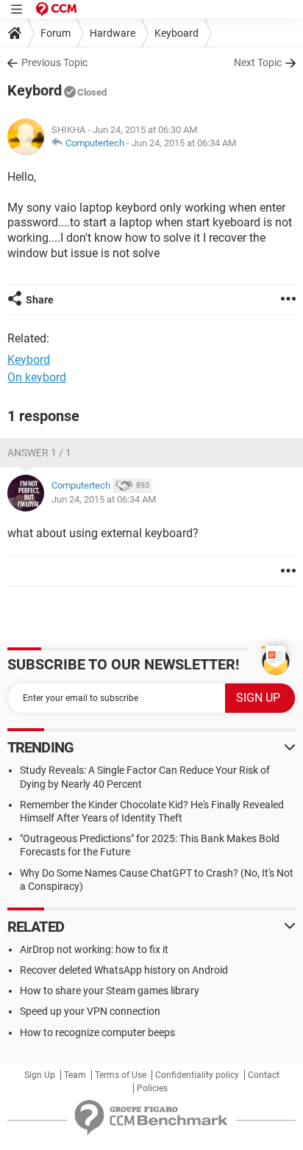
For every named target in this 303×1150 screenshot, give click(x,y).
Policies (152, 1088)
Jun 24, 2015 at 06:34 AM (184, 142)
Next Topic (258, 62)
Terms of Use (120, 1075)
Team (75, 1075)
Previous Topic (54, 62)
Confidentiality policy (197, 1075)
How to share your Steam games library (109, 990)
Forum (55, 33)
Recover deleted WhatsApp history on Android (124, 970)
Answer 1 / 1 (39, 453)
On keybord (36, 377)
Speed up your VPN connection (90, 1011)
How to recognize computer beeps (97, 1032)
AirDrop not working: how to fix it (94, 949)
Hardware (112, 33)
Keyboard (176, 33)
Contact (263, 1075)
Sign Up (39, 1075)
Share (40, 300)
